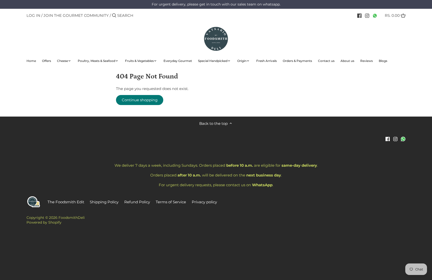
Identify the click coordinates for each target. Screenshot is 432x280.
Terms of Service (171, 202)
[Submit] (114, 15)
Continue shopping (140, 100)
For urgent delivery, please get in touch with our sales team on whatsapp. (216, 4)
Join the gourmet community (76, 15)
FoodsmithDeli (71, 218)
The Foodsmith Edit (66, 202)
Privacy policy (204, 202)
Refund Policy (137, 202)
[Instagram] (367, 15)
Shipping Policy (104, 202)
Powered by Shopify (44, 222)
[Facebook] (359, 15)
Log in (33, 15)
